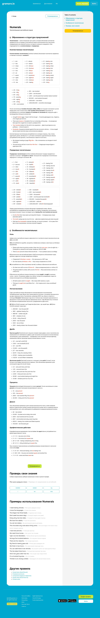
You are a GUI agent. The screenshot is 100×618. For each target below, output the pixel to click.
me (34, 491)
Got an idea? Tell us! (26, 604)
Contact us (24, 606)
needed (34, 488)
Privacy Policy (24, 600)
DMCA (23, 602)
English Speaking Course (38, 596)
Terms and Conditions (26, 596)
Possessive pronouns (18, 574)
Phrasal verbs (16, 579)
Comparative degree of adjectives (22, 575)
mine (51, 491)
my (51, 488)
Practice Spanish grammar (38, 600)
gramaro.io (8, 3)
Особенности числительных (75, 23)
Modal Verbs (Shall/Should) (20, 572)
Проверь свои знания (73, 26)
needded (18, 488)
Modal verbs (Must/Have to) (20, 577)
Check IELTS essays (37, 598)
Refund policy (24, 598)
